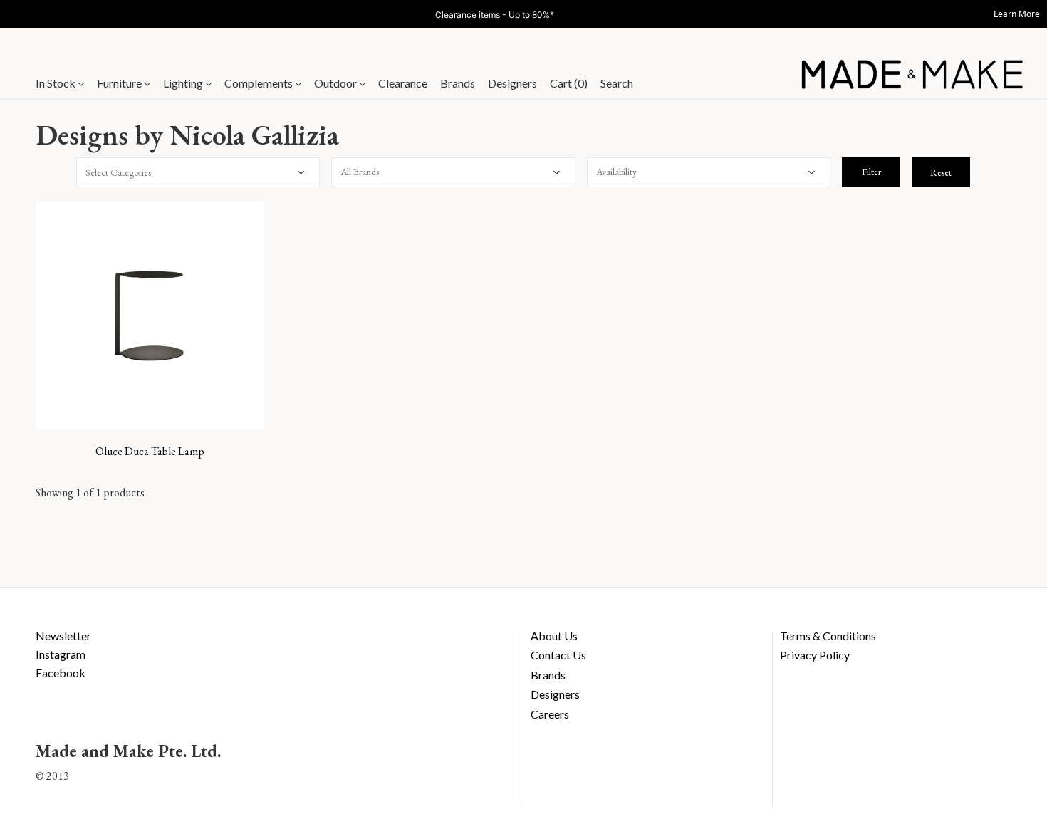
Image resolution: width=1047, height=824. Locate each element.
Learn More (1017, 14)
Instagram (60, 654)
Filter (871, 171)
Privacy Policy (815, 655)
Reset (941, 172)
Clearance (402, 83)
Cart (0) (569, 83)
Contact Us (558, 655)
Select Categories (118, 172)
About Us (554, 635)
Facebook (60, 672)
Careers (550, 714)
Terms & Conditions (828, 635)
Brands (457, 83)
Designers (512, 83)
